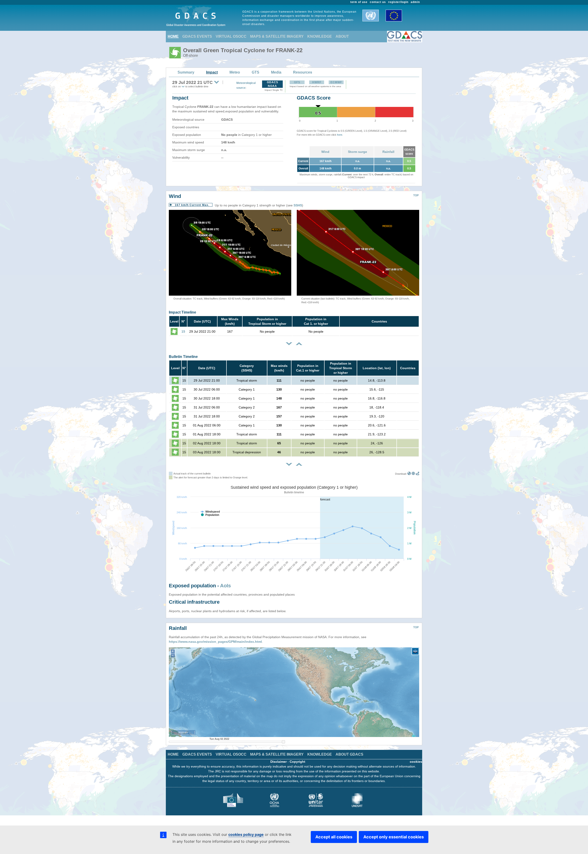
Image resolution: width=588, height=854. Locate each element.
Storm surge (357, 152)
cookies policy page (246, 834)
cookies (416, 761)
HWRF (316, 82)
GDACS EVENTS (197, 36)
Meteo (234, 72)
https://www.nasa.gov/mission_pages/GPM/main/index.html (215, 641)
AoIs (225, 585)
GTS (255, 72)
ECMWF (336, 82)
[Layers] (415, 651)
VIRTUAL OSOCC (231, 36)
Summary (186, 72)
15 (183, 331)
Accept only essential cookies (393, 836)
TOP (416, 195)
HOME (173, 36)
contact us (378, 2)
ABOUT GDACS (349, 754)
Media (276, 72)
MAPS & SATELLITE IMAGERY (277, 36)
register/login (398, 2)
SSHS (298, 205)
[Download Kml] (409, 473)
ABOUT (342, 36)
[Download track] (417, 473)
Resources (302, 72)
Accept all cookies (333, 836)
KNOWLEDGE (319, 36)
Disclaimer (278, 761)
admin (415, 2)
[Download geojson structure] (413, 473)
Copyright (297, 761)
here (339, 134)
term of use (359, 2)
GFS (297, 82)
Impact (212, 72)
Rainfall (388, 152)
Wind (325, 152)
